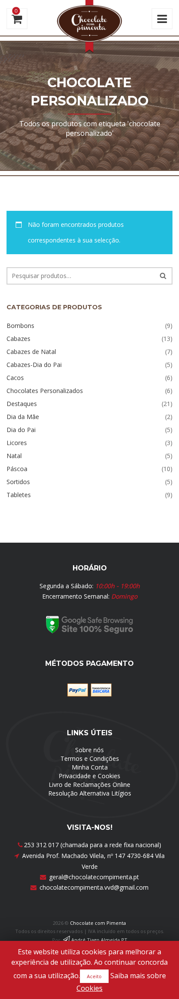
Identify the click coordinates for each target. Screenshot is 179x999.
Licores (17, 443)
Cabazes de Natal (31, 351)
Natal (14, 456)
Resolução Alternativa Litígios (89, 793)
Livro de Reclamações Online (89, 784)
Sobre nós (89, 750)
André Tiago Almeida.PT (98, 940)
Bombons (20, 325)
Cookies (89, 988)
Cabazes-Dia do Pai (34, 364)
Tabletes (19, 495)
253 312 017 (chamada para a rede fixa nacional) (92, 845)
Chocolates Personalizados (45, 390)
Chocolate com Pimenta (98, 923)
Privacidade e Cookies (89, 776)
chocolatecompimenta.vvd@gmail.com (94, 887)
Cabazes (18, 338)
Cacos (15, 377)
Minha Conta (90, 767)
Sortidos (18, 482)
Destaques (22, 404)
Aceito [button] (94, 976)
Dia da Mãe (23, 417)
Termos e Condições (89, 758)
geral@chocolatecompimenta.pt (94, 877)
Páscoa (17, 469)
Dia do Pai (21, 430)
